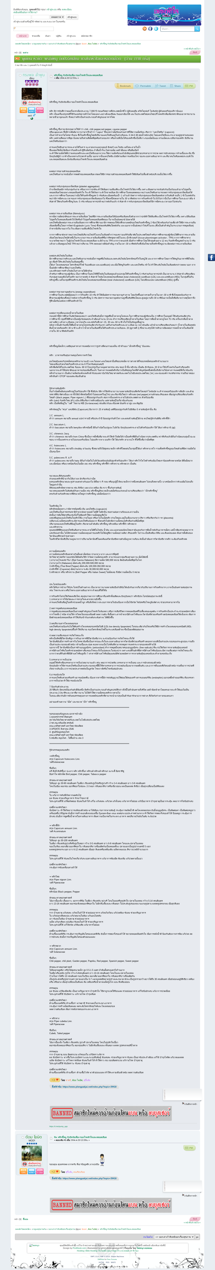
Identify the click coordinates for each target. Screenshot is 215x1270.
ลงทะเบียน (67, 9)
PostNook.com (79, 1248)
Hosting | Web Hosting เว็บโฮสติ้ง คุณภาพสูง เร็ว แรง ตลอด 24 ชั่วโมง (107, 1251)
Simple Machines (117, 1256)
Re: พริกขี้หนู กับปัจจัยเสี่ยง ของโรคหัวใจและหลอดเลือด (80, 1137)
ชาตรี (68, 1080)
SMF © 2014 (105, 1256)
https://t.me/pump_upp (58, 1126)
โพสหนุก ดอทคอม (144, 1248)
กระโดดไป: (148, 1237)
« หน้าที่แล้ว (189, 49)
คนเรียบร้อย (79, 1172)
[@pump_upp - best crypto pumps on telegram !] (31, 119)
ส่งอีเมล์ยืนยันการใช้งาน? (25, 12)
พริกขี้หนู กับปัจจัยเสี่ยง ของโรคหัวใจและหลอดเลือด (78, 75)
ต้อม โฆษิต (77, 1080)
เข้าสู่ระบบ (52, 9)
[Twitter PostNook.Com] (156, 28)
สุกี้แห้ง (87, 1080)
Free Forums (112, 1259)
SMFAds (101, 1259)
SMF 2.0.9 (95, 1256)
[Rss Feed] (144, 28)
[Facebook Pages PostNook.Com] (150, 28)
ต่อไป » (197, 49)
